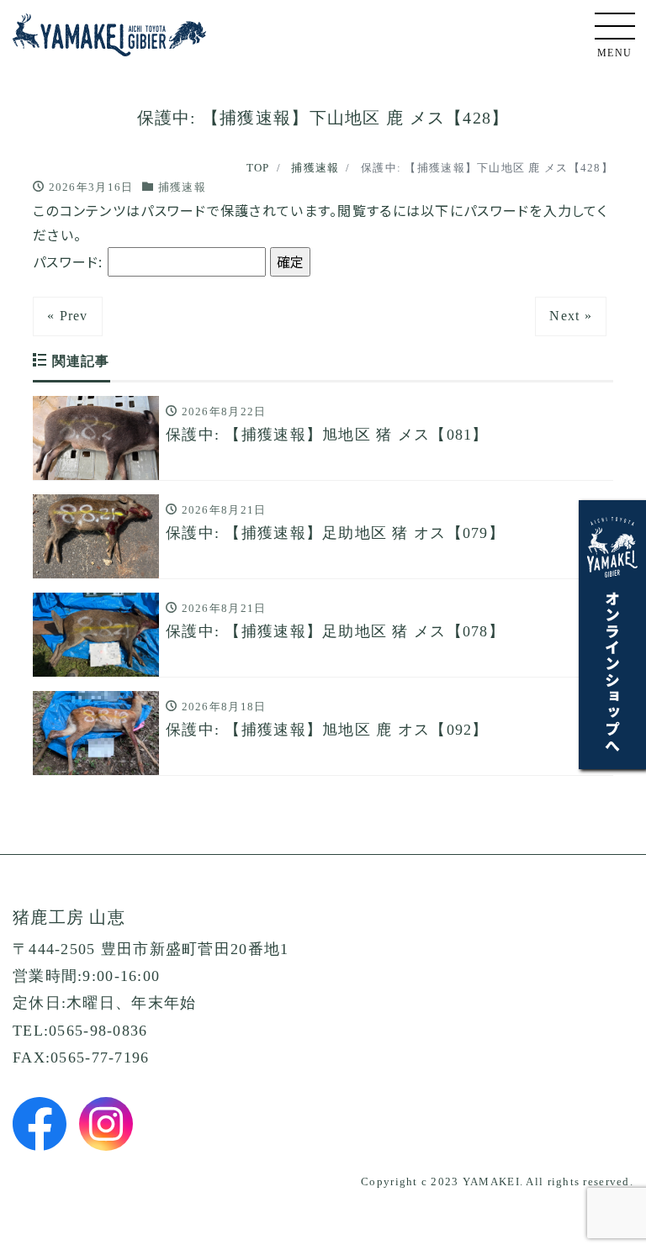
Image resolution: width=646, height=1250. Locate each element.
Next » (570, 316)
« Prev (67, 316)
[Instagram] (106, 1124)
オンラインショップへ (612, 671)
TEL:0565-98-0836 (80, 1030)
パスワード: (70, 261)
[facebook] (39, 1124)
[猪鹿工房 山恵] (109, 31)
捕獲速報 (182, 187)
